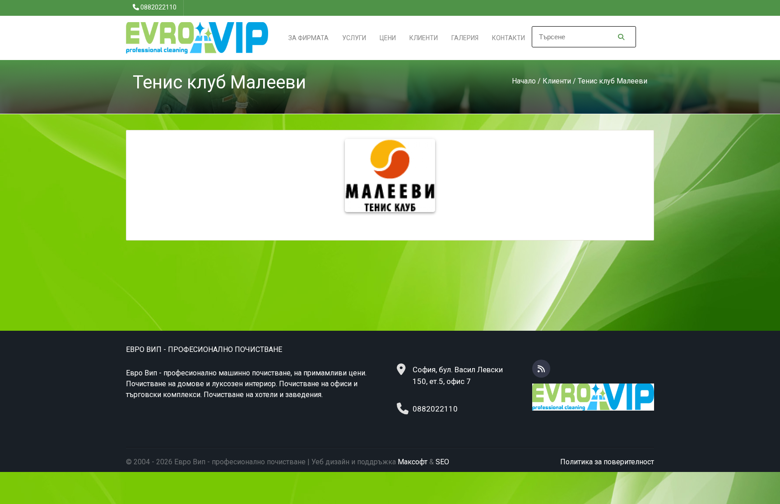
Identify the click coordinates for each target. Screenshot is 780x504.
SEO (442, 462)
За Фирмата (308, 38)
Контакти (508, 38)
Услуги (354, 38)
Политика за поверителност (607, 462)
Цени (388, 38)
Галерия (464, 38)
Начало (524, 81)
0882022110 (158, 7)
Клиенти (423, 38)
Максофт (412, 462)
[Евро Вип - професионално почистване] (197, 37)
